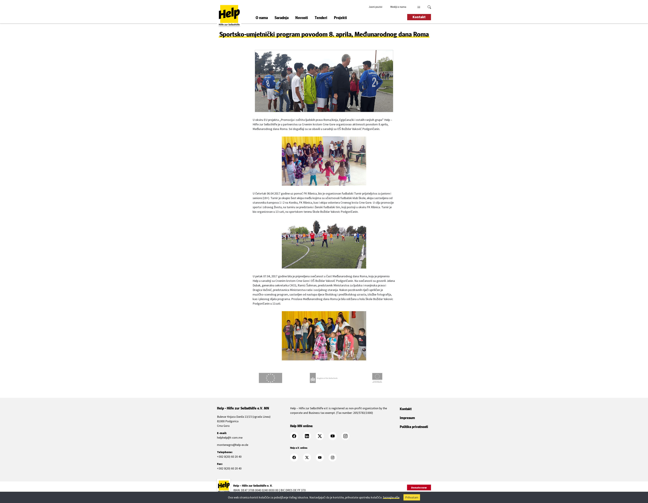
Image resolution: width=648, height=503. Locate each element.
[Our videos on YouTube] (335, 436)
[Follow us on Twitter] (322, 436)
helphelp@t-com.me (229, 437)
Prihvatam (411, 497)
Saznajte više (391, 497)
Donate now (419, 487)
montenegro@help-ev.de (232, 445)
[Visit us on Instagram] (347, 436)
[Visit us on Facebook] (296, 436)
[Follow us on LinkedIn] (309, 436)
